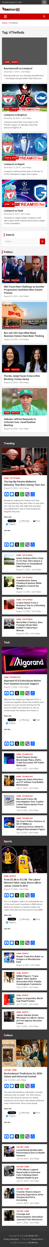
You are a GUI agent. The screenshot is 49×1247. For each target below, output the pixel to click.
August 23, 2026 (10, 488)
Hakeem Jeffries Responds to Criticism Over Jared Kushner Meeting (20, 422)
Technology (15, 677)
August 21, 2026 (23, 570)
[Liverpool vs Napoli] (24, 147)
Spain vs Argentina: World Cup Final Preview (29, 999)
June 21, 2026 (22, 1181)
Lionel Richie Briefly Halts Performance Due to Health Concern (30, 1153)
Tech (7, 642)
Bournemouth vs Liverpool (18, 68)
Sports (15, 62)
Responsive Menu (44, 2)
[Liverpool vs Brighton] (24, 97)
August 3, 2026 (22, 965)
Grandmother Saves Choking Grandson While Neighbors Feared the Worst (29, 584)
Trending (9, 443)
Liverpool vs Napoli (14, 164)
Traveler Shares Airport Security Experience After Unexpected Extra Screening (30, 1195)
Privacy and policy (11, 1239)
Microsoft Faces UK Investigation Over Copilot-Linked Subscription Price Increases (30, 803)
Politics (8, 252)
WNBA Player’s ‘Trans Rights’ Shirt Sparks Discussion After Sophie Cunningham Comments (28, 980)
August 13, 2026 (23, 592)
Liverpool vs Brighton (15, 114)
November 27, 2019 (12, 167)
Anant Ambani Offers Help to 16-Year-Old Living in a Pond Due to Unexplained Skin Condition (29, 562)
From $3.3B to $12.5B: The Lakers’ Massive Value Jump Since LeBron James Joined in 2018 (22, 882)
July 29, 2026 (21, 810)
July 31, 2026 (21, 768)
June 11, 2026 (22, 1223)
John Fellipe (25, 72)
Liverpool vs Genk (13, 210)
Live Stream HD (31, 1236)
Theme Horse (37, 1239)
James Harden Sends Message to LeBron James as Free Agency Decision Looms (30, 1019)
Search (42, 241)
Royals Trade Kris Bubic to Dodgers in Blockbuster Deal (29, 959)
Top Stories (15, 478)
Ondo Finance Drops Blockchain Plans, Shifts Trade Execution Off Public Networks (30, 761)
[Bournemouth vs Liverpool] (24, 51)
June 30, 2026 (22, 1159)
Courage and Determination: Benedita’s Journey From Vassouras (29, 1217)
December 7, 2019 (11, 72)
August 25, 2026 (10, 339)
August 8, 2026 (22, 634)
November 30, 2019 (12, 118)
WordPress (33, 1242)
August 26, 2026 (10, 296)
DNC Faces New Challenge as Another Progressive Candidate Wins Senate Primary (24, 289)
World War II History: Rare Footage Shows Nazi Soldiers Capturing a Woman (29, 626)
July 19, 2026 (21, 833)
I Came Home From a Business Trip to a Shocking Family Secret (30, 605)
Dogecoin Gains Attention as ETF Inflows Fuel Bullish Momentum (30, 782)
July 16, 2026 (9, 1080)
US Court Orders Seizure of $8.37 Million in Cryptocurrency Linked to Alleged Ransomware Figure (30, 825)
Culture (8, 1035)
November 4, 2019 (11, 214)
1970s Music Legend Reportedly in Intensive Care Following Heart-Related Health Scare (28, 1173)
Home (7, 62)
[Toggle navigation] (5, 17)
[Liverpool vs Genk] (24, 193)
